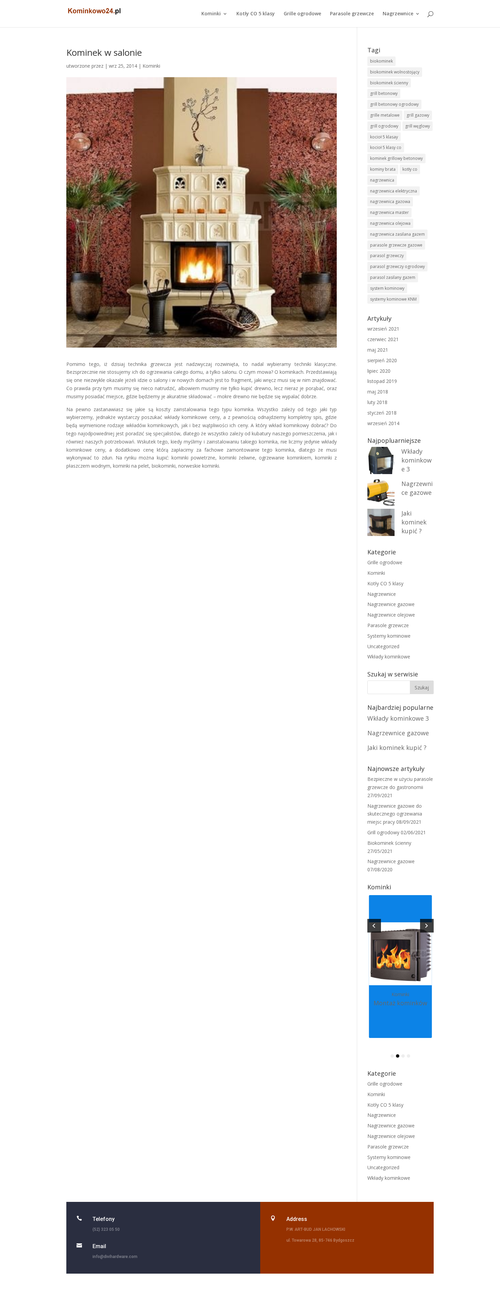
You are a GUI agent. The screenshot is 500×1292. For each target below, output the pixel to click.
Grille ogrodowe (302, 14)
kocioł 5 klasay (384, 137)
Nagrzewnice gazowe (391, 604)
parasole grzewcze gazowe (396, 245)
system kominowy (387, 288)
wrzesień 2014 (383, 423)
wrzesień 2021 (383, 328)
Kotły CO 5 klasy (255, 14)
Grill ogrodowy (383, 832)
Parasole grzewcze (352, 14)
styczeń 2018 (382, 412)
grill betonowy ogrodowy (394, 104)
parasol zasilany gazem (392, 277)
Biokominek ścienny (389, 843)
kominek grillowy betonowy (396, 158)
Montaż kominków (400, 1003)
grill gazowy (417, 115)
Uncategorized (383, 646)
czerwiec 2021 (383, 339)
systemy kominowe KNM (393, 299)
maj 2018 (377, 391)
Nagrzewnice (398, 14)
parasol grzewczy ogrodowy (397, 266)
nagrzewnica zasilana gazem (397, 234)
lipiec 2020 (378, 371)
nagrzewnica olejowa (390, 223)
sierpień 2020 (382, 360)
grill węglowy (417, 126)
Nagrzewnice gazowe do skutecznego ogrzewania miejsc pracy (394, 814)
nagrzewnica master (389, 212)
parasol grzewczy (387, 255)
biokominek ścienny (389, 83)
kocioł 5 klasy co (385, 147)
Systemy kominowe (389, 636)
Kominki (211, 14)
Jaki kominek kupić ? (414, 522)
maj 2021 (377, 350)
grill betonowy (384, 93)
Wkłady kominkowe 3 (416, 460)
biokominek (381, 61)
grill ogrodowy (384, 126)
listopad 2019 (382, 381)
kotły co (409, 169)
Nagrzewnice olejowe (391, 614)
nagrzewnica (382, 180)
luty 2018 (377, 402)
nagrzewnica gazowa (390, 201)
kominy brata (383, 169)
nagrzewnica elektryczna (393, 191)
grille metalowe (385, 115)
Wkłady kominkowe (388, 656)
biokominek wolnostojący (394, 72)
